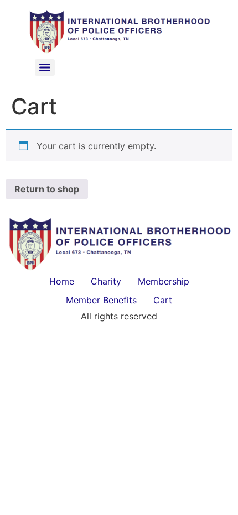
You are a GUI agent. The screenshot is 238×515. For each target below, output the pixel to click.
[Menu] (45, 67)
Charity (106, 281)
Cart (162, 300)
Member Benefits (101, 300)
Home (61, 281)
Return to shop (46, 189)
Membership (163, 281)
